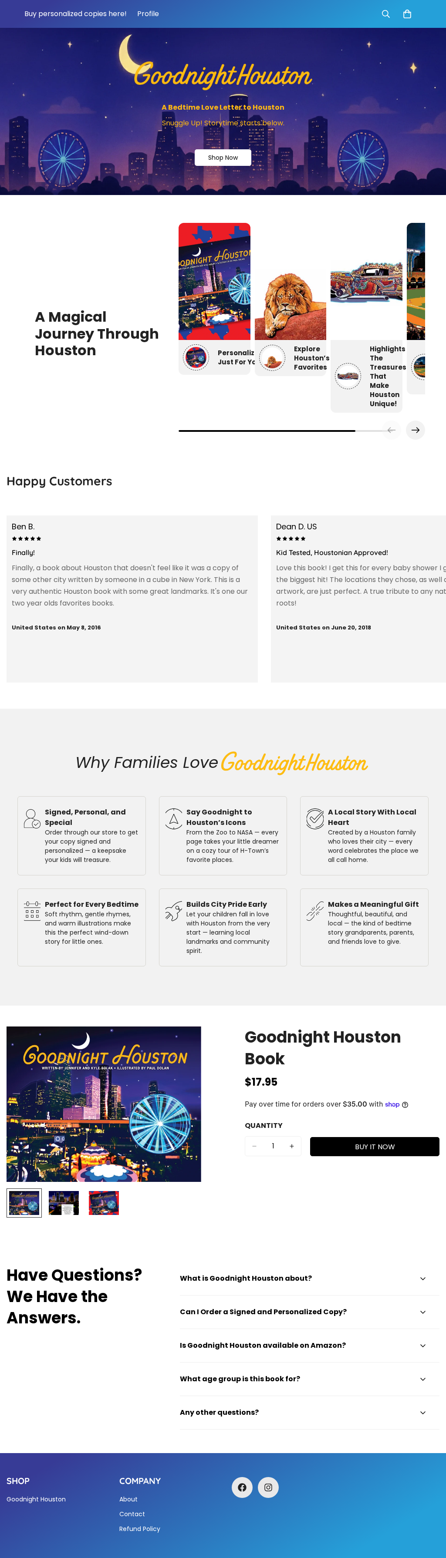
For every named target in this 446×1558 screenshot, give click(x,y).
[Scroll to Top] (429, 1511)
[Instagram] (268, 1487)
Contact (132, 1514)
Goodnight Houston (36, 1499)
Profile (148, 14)
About (128, 1499)
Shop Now (223, 157)
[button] (415, 430)
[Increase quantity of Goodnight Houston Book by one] (292, 1146)
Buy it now (375, 1147)
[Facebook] (242, 1487)
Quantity (264, 1126)
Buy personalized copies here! (75, 14)
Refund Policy (139, 1528)
